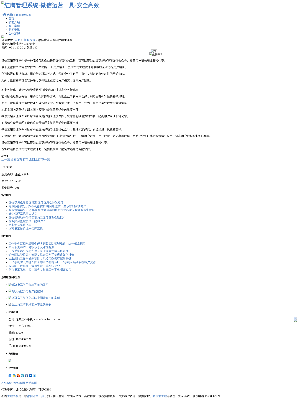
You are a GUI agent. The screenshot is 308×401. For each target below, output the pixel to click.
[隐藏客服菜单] (295, 309)
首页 (11, 18)
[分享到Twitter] (34, 375)
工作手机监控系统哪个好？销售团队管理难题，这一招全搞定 (47, 243)
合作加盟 (14, 33)
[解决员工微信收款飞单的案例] (28, 284)
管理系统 (13, 396)
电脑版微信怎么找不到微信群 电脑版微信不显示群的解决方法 (47, 206)
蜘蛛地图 (19, 382)
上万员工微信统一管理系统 (26, 228)
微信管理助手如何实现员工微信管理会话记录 (37, 217)
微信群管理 (160, 396)
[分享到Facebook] (26, 375)
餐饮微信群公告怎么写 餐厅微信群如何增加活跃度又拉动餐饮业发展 (52, 209)
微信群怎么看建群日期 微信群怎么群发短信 (36, 202)
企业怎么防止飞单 (20, 224)
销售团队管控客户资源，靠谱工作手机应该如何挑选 (41, 254)
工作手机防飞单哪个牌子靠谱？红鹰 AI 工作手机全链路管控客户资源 (52, 262)
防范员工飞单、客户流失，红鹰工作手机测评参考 (40, 269)
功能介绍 (14, 22)
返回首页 (16, 159)
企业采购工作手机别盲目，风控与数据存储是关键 (40, 258)
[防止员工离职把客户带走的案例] (30, 304)
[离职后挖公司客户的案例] (26, 291)
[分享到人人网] (30, 375)
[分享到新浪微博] (18, 375)
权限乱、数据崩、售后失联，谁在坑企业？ (36, 265)
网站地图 (31, 382)
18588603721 (16, 14)
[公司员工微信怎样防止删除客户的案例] (34, 297)
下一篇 (45, 159)
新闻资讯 (14, 29)
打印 (26, 159)
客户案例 (14, 25)
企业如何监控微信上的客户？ (27, 221)
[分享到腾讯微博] (22, 375)
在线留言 (7, 382)
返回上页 (35, 159)
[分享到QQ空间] (14, 375)
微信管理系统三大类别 (23, 213)
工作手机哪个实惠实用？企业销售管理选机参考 (38, 250)
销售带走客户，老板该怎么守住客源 (31, 247)
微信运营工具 (35, 396)
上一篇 (5, 159)
